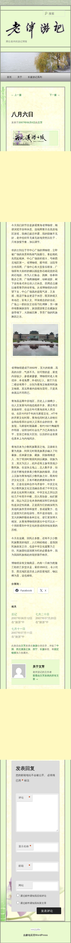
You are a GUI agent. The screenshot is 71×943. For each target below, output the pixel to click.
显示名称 (25, 846)
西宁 (35, 649)
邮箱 (24, 866)
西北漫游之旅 (23, 649)
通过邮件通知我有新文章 (33, 902)
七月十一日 (18, 629)
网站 (21, 885)
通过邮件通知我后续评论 (33, 895)
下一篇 (55, 95)
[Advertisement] (35, 186)
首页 (9, 76)
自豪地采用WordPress (35, 935)
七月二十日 (42, 614)
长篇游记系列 (35, 76)
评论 (24, 797)
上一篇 (16, 95)
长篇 (42, 649)
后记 (14, 614)
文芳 (40, 122)
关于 (19, 76)
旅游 (35, 645)
